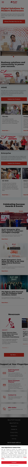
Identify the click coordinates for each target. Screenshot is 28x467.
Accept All (14, 462)
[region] (14, 456)
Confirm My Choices (14, 465)
